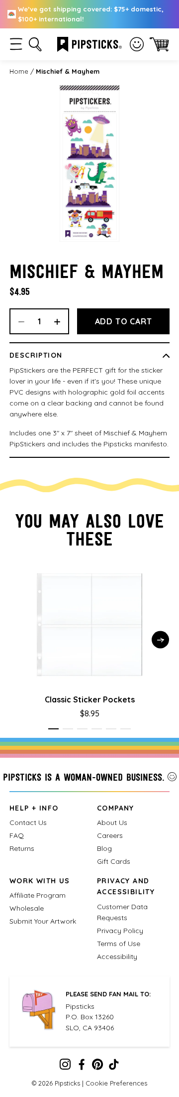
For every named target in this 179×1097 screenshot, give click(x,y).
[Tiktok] (113, 1066)
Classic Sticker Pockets (90, 699)
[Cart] (159, 44)
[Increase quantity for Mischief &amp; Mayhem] (60, 321)
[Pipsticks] (89, 43)
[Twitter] (97, 1066)
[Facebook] (81, 1066)
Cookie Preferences (116, 1083)
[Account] (137, 44)
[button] (16, 44)
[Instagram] (65, 1066)
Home (18, 71)
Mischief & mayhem (67, 71)
